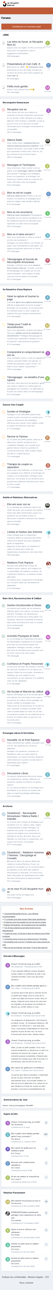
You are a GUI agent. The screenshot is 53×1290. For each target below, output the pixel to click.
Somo (17, 1249)
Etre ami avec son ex (18, 504)
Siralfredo (19, 967)
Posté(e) (33, 967)
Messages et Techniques (21, 164)
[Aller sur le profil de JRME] (48, 564)
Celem (17, 988)
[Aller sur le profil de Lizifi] (47, 43)
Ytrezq (17, 1153)
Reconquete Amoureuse (16, 102)
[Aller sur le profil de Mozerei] (47, 325)
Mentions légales (35, 1277)
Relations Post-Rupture (20, 562)
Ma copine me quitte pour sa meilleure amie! (27, 1068)
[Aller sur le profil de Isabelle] (7, 1213)
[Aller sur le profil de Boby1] (47, 235)
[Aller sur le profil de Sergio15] (48, 465)
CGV (47, 1277)
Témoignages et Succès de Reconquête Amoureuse (22, 261)
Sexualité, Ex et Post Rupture (23, 739)
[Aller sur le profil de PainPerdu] (47, 437)
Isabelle (18, 1220)
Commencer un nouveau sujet (26, 26)
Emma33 (18, 1016)
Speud (17, 1139)
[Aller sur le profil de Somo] (7, 1245)
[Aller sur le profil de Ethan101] (47, 141)
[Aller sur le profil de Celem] (48, 65)
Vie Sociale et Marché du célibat (25, 691)
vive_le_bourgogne (17, 1105)
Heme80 (29, 1105)
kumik (17, 1235)
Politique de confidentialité (14, 1277)
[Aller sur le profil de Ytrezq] (7, 1149)
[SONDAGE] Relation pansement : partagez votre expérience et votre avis (26, 1215)
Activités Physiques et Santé (23, 635)
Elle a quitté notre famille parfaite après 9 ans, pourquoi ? (28, 986)
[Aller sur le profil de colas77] (7, 1177)
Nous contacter (26, 1283)
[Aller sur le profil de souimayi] (47, 213)
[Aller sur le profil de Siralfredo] (48, 110)
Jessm (5, 1105)
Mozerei (18, 1203)
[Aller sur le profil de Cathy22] (48, 741)
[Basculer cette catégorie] (49, 35)
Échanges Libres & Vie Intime (18, 733)
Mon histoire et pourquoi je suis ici (25, 1201)
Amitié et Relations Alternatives (20, 497)
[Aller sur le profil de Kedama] (47, 378)
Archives (8, 806)
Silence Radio (14, 139)
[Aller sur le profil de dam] (48, 353)
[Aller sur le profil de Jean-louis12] (48, 606)
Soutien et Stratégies (18, 411)
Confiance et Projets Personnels (25, 663)
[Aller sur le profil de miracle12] (47, 87)
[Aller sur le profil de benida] (47, 297)
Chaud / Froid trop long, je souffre (25, 964)
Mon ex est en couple (19, 192)
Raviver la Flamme (17, 436)
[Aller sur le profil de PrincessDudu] (47, 260)
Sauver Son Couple (13, 404)
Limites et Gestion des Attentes (24, 531)
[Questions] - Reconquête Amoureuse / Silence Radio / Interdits (23, 816)
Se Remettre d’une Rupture (17, 289)
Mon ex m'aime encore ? (21, 234)
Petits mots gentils (17, 86)
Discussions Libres (17, 773)
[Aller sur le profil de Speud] (7, 1134)
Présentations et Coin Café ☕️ (24, 64)
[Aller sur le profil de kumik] (7, 1230)
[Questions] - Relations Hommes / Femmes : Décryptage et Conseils (25, 855)
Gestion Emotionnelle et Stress (24, 605)
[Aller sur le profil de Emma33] (48, 412)
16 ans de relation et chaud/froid (25, 1176)
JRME (6, 35)
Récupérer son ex (17, 109)
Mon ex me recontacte (19, 212)
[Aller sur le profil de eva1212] (47, 693)
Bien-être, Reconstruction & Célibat (22, 598)
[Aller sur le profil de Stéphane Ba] (47, 166)
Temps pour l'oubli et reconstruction (19, 326)
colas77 (18, 1179)
